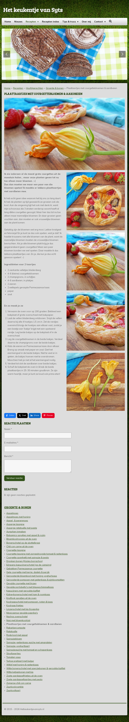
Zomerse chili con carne (18, 683)
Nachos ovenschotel (17, 616)
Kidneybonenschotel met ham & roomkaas (28, 594)
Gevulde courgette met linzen (21, 583)
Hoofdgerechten (34, 88)
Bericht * (8, 456)
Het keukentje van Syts (33, 10)
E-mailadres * (11, 442)
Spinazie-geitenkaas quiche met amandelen (29, 642)
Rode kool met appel (17, 635)
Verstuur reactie (14, 478)
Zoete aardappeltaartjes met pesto (24, 679)
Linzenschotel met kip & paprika (22, 609)
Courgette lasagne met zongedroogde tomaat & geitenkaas (37, 553)
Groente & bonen (55, 88)
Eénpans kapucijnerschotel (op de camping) (28, 564)
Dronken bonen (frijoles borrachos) (24, 561)
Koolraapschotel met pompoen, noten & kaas (29, 601)
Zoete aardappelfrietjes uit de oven (24, 675)
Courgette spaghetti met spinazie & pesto (27, 557)
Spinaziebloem (14, 638)
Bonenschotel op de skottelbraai (23, 542)
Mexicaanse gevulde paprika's (22, 612)
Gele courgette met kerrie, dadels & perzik (28, 572)
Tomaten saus (13, 657)
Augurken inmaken (16, 531)
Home (7, 88)
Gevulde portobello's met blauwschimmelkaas (30, 587)
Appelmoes (12, 513)
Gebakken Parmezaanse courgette (24, 568)
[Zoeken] (110, 21)
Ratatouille (11, 631)
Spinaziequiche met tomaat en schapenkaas (29, 649)
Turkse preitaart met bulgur (20, 661)
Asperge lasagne (15, 524)
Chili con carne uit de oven (19, 546)
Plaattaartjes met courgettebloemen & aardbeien (92, 88)
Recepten (18, 88)
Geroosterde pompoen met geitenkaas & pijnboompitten (35, 579)
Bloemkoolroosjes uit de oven (21, 539)
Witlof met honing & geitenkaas (22, 664)
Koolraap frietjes (14, 605)
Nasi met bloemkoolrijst (18, 620)
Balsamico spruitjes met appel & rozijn (25, 535)
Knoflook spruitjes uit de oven (21, 598)
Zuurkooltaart (13, 690)
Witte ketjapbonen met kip (19, 672)
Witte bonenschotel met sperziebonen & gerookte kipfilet (35, 668)
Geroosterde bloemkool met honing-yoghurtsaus (31, 576)
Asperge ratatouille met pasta (21, 528)
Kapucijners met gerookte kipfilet (23, 590)
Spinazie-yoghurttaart (18, 646)
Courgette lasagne (16, 550)
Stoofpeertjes (13, 653)
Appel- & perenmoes (17, 520)
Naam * (8, 429)
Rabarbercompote (15, 627)
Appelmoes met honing (18, 516)
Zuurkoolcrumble (15, 686)
